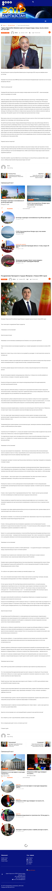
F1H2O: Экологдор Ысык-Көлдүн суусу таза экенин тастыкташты (31, 232)
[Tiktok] (3, 4)
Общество (5, 768)
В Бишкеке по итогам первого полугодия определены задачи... (31, 786)
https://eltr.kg (10, 168)
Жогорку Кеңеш (11, 25)
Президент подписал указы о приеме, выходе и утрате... (32, 829)
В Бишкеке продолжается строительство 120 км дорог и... (33, 815)
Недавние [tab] (10, 208)
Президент (4, 279)
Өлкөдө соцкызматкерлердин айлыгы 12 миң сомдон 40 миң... (32, 246)
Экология (5, 199)
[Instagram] (3, 2)
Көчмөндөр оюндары (21, 258)
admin (16, 32)
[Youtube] (6, 2)
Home (4, 25)
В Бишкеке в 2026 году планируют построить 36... (30, 801)
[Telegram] (11, 2)
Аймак (17, 216)
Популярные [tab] (26, 208)
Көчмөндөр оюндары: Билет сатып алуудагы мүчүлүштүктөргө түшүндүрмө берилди (29, 260)
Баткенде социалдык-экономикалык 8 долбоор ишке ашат (33, 217)
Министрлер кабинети (34, 197)
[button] (45, 21)
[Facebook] (8, 2)
